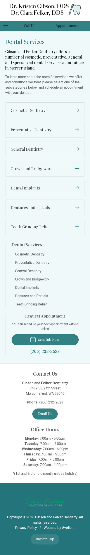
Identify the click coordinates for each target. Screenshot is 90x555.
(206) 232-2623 (51, 402)
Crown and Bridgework (32, 279)
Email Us (45, 414)
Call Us (29, 26)
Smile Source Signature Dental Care (45, 502)
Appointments (67, 26)
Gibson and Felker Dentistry (56, 517)
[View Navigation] (7, 25)
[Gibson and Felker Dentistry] (45, 10)
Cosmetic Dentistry (30, 254)
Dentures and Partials (31, 296)
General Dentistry (28, 271)
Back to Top (45, 539)
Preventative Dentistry (32, 263)
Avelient (68, 528)
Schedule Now (48, 340)
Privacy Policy (26, 528)
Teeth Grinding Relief (31, 304)
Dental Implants (27, 288)
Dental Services (27, 244)
